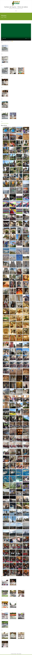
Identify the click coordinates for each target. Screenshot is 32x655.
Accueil (2, 17)
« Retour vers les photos (4, 123)
